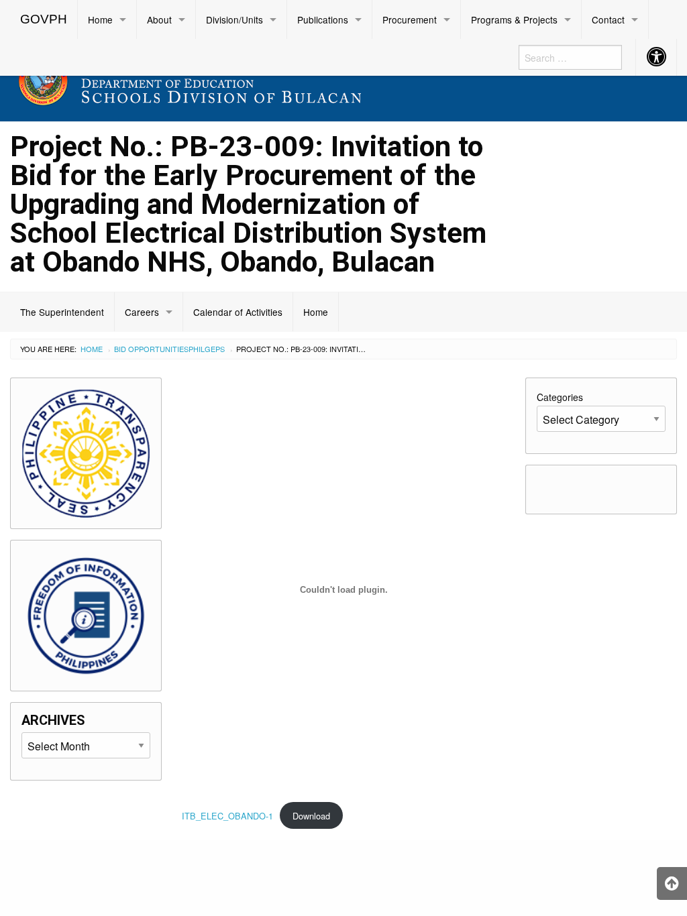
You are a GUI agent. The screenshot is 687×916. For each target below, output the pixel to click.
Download (311, 815)
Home (100, 19)
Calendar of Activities (237, 312)
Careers (142, 312)
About (159, 19)
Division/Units (234, 19)
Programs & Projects (514, 19)
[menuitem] (44, 19)
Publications (322, 19)
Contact (608, 19)
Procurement (409, 19)
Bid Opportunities (151, 348)
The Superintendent (62, 312)
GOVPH (43, 19)
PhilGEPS (207, 348)
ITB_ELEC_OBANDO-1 (227, 815)
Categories (560, 397)
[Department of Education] (257, 78)
